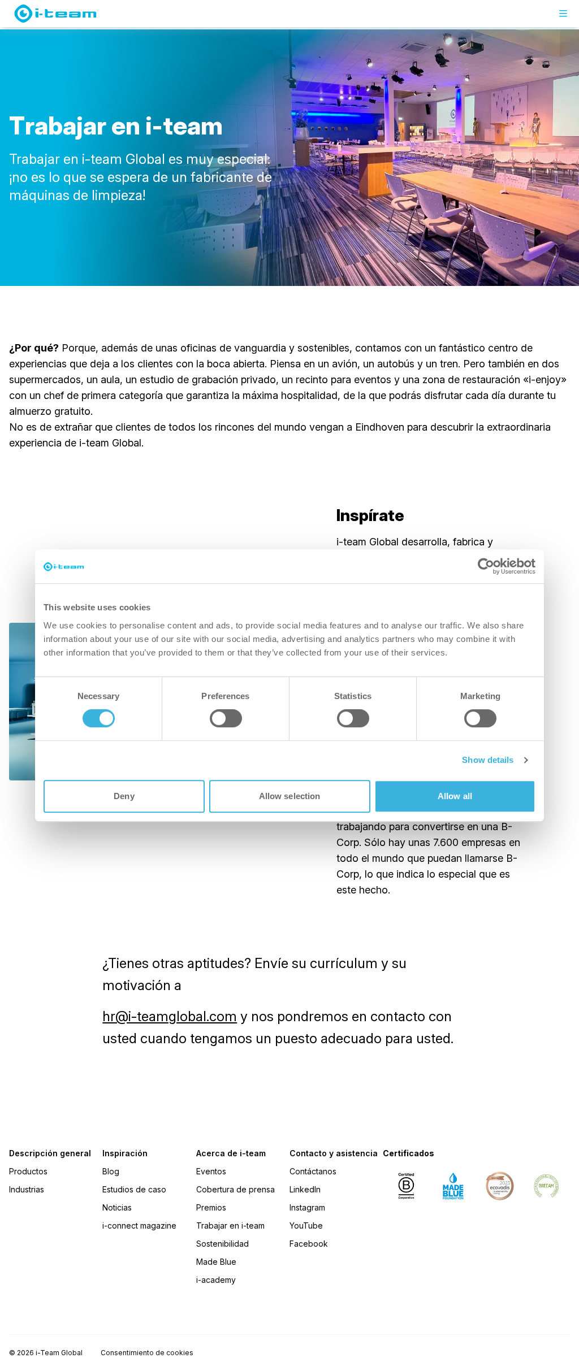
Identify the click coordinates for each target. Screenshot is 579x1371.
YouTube (306, 1225)
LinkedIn (305, 1189)
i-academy (216, 1280)
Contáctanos (313, 1171)
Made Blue (216, 1261)
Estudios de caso (134, 1189)
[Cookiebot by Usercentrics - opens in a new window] (486, 566)
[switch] (226, 718)
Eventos (211, 1171)
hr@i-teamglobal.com (169, 1016)
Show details (487, 760)
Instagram (307, 1207)
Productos (28, 1171)
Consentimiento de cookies (147, 1352)
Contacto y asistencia (334, 1153)
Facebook (309, 1243)
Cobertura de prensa (235, 1189)
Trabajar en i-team (230, 1225)
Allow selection (290, 796)
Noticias (117, 1207)
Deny (124, 796)
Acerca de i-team (231, 1153)
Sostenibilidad (222, 1243)
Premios (211, 1207)
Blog (110, 1171)
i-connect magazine (139, 1225)
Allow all (455, 796)
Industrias (26, 1189)
